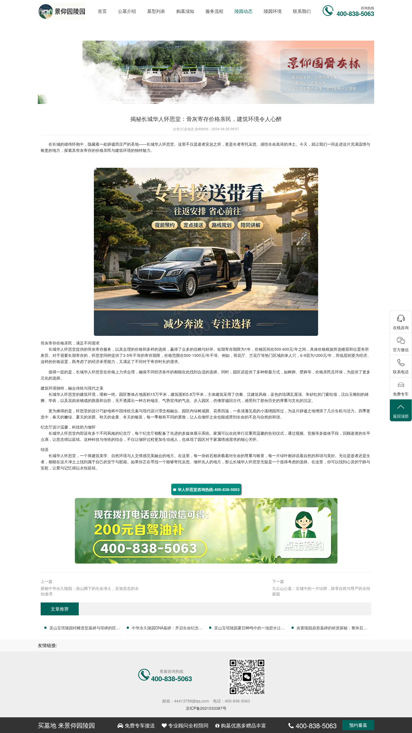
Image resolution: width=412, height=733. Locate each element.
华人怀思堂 (164, 144)
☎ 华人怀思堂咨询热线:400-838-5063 (206, 489)
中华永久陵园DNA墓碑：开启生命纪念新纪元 (167, 628)
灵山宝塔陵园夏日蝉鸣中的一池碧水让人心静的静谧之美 (249, 628)
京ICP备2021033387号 (206, 708)
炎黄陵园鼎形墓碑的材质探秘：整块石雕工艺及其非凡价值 (332, 628)
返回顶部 (401, 416)
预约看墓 (358, 725)
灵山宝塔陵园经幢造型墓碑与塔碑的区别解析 (84, 628)
